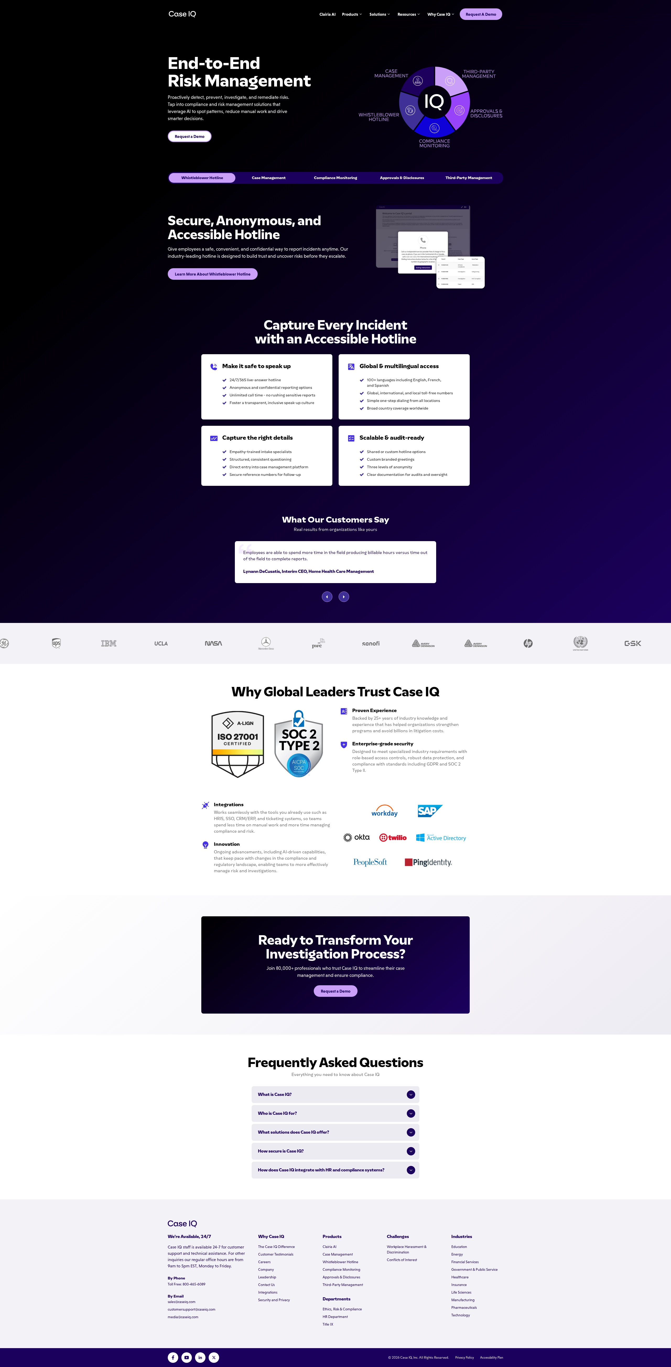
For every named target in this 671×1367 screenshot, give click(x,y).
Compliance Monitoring (341, 1269)
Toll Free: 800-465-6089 (186, 1284)
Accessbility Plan (491, 1357)
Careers (264, 1262)
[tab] (202, 178)
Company (266, 1269)
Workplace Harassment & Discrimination (406, 1249)
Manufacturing (463, 1300)
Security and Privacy (274, 1300)
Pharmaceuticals (464, 1307)
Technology (460, 1315)
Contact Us (266, 1285)
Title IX (328, 1324)
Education (459, 1247)
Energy (457, 1254)
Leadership (267, 1277)
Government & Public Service (474, 1269)
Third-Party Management (343, 1285)
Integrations (267, 1292)
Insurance (459, 1285)
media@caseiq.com (183, 1317)
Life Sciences (461, 1292)
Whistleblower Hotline (340, 1262)
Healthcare (460, 1277)
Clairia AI (330, 1247)
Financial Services (465, 1262)
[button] (327, 596)
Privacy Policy (464, 1357)
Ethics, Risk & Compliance (342, 1309)
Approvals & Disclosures (341, 1277)
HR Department (335, 1317)
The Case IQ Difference (276, 1247)
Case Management (338, 1254)
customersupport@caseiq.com (191, 1309)
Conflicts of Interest (402, 1260)
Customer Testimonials (275, 1254)
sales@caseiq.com (182, 1302)
